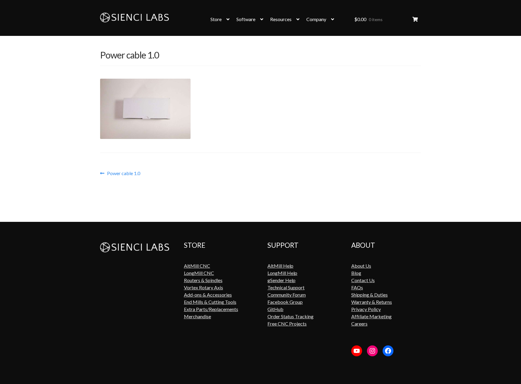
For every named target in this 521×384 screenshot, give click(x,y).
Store (216, 19)
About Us (361, 266)
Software (245, 19)
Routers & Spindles (203, 280)
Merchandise (197, 316)
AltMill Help (280, 266)
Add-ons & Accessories (208, 294)
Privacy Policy (366, 309)
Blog (356, 273)
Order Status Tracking (290, 316)
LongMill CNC (199, 273)
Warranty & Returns (371, 302)
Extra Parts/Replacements (211, 309)
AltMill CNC (197, 266)
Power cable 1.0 (123, 173)
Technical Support (286, 287)
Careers (359, 323)
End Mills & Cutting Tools (210, 302)
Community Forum (286, 294)
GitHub (275, 309)
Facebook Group (285, 302)
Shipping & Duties (369, 294)
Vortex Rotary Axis (203, 287)
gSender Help (281, 280)
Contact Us (363, 280)
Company (316, 19)
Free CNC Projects (287, 323)
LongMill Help (282, 273)
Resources (281, 19)
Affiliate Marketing (371, 316)
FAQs (357, 287)
